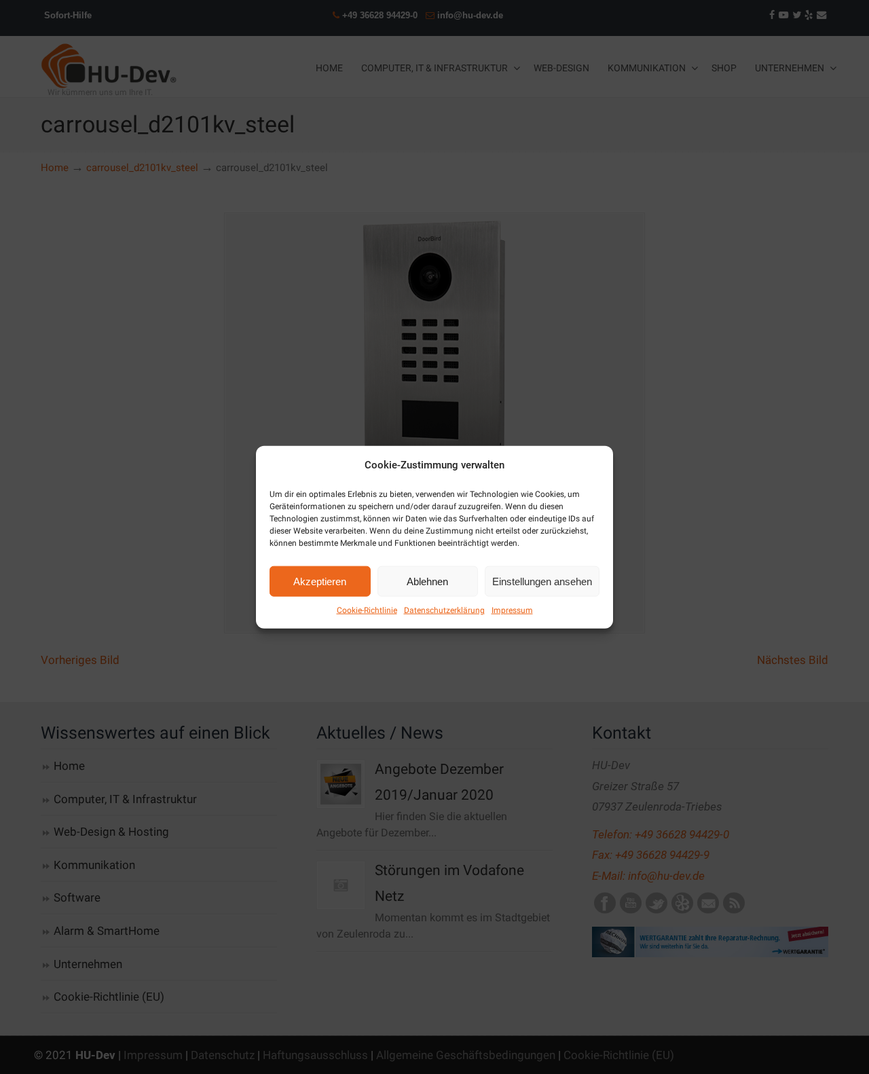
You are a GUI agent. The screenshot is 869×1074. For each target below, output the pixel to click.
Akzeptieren (319, 581)
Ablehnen (427, 581)
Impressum (512, 610)
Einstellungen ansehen (542, 581)
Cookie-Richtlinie (367, 610)
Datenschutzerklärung (444, 610)
